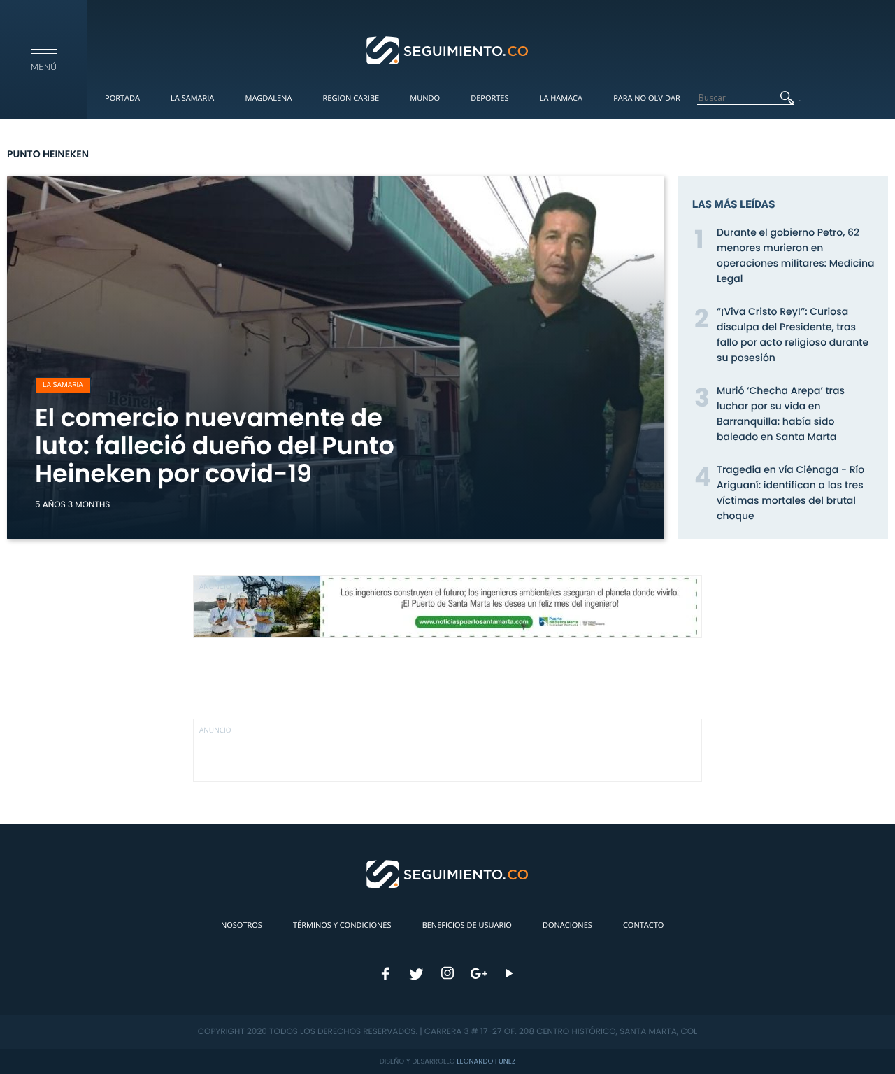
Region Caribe (351, 98)
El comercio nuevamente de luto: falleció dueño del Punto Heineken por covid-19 (214, 446)
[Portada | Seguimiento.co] (448, 49)
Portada (122, 98)
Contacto (643, 925)
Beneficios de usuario (467, 925)
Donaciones (567, 925)
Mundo (425, 98)
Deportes (489, 98)
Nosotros (241, 925)
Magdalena (268, 98)
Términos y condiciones (342, 925)
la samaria (63, 385)
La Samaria (192, 98)
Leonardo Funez (486, 1061)
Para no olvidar (646, 98)
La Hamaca (561, 98)
